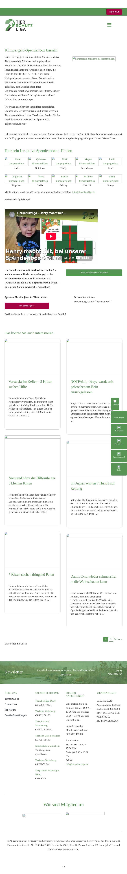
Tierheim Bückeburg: (46, 760)
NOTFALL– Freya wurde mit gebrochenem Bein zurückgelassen (91, 387)
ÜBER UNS (11, 693)
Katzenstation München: (47, 746)
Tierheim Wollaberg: (45, 711)
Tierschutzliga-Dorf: (45, 701)
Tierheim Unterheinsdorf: (48, 735)
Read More (119, 412)
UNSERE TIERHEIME (47, 693)
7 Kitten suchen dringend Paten (31, 574)
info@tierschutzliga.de (83, 192)
